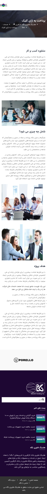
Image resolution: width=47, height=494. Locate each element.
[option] (23, 360)
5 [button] (30, 364)
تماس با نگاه (23, 483)
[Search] (43, 399)
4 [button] (27, 364)
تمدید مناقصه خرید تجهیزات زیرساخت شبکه (19, 437)
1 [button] (17, 364)
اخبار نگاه (23, 480)
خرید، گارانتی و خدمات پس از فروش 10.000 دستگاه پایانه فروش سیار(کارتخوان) (20, 416)
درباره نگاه (11, 480)
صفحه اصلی (33, 480)
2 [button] (20, 364)
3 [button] (23, 364)
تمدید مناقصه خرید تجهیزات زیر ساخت (21, 427)
